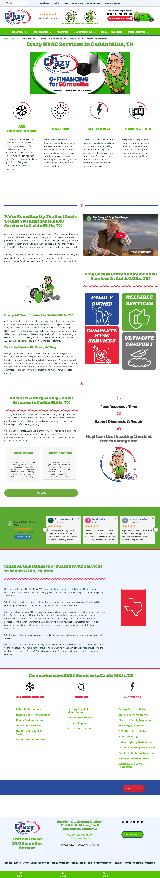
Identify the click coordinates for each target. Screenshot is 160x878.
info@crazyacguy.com (80, 838)
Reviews (45, 3)
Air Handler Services (28, 725)
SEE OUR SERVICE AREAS (80, 835)
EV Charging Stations (131, 725)
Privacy (118, 862)
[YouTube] (134, 822)
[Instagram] (123, 822)
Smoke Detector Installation (136, 753)
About (17, 862)
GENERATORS (138, 129)
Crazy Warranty (61, 862)
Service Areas (112, 3)
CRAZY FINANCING (90, 23)
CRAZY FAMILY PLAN (71, 23)
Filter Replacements (28, 709)
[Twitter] (138, 822)
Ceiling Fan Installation (133, 709)
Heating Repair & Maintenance (78, 710)
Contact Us (93, 3)
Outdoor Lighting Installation (137, 747)
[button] (133, 834)
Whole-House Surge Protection (131, 765)
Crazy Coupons (103, 862)
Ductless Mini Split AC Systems (29, 732)
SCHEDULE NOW (134, 788)
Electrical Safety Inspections (136, 720)
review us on (22, 536)
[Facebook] (127, 822)
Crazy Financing (40, 862)
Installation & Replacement (33, 714)
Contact (150, 862)
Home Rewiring (128, 736)
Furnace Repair (77, 723)
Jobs (56, 3)
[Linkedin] (142, 822)
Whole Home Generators (134, 758)
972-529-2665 (27, 839)
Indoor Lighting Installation (136, 742)
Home (8, 862)
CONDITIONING (21, 131)
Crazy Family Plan (82, 862)
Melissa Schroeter (138, 519)
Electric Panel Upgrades (133, 714)
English (13, 3)
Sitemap (138, 862)
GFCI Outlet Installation (133, 731)
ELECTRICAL (99, 129)
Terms (127, 862)
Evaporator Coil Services (31, 739)
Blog (65, 3)
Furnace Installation (80, 728)
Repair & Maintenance (30, 720)
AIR (22, 126)
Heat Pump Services (80, 717)
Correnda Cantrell (64, 519)
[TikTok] (131, 822)
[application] (27, 31)
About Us (77, 3)
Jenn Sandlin (98, 519)
